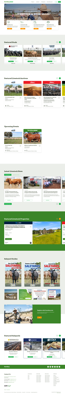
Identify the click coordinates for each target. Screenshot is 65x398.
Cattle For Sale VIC (38, 377)
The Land (54, 384)
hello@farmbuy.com (13, 379)
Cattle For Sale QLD (38, 376)
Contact (16, 61)
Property (32, 1)
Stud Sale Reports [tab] (7, 174)
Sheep (28, 376)
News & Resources (49, 1)
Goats (28, 377)
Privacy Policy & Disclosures (7, 392)
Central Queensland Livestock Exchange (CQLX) (51, 352)
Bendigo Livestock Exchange (32, 351)
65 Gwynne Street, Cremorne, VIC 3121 (10, 376)
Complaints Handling (13, 392)
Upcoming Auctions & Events (39, 24)
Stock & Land (55, 383)
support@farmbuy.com (12, 380)
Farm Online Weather (55, 377)
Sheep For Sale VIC (47, 377)
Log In (56, 1)
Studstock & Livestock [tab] (16, 174)
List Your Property (28, 392)
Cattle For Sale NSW (38, 375)
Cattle (28, 375)
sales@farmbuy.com (11, 382)
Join (59, 1)
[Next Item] (60, 42)
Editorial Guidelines (19, 392)
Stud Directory (10, 24)
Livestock (37, 1)
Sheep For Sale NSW (47, 375)
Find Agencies (43, 1)
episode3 (54, 385)
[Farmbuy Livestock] (11, 1)
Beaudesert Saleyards (13, 351)
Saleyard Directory (50, 24)
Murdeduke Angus (13, 58)
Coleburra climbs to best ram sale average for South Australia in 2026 (30, 192)
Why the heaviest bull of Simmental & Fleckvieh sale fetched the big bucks (50, 192)
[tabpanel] (32, 191)
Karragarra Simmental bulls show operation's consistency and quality (12, 192)
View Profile (11, 61)
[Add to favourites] (20, 98)
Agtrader (54, 375)
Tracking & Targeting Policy (34, 392)
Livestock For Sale (23, 24)
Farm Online (54, 376)
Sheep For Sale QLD (47, 376)
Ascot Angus (51, 58)
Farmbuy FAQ (23, 392)
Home (5, 389)
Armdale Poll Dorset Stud (32, 58)
